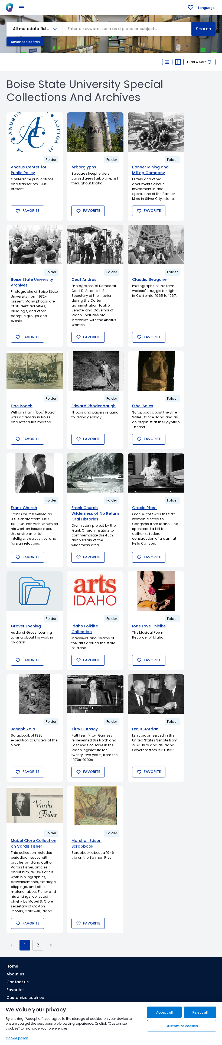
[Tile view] (178, 62)
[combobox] (127, 29)
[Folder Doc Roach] (34, 371)
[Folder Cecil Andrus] (95, 245)
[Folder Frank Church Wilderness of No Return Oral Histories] (95, 473)
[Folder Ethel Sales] (156, 371)
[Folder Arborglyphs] (95, 132)
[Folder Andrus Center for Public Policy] (34, 132)
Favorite (31, 210)
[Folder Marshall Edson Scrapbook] (95, 806)
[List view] (167, 62)
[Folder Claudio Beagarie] (156, 245)
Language (206, 7)
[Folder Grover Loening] (34, 591)
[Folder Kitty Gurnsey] (95, 694)
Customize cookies (25, 997)
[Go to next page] (50, 945)
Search (203, 29)
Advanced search (25, 42)
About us (15, 974)
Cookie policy (17, 1038)
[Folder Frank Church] (34, 473)
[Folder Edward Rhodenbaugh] (95, 371)
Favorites (15, 989)
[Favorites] (190, 7)
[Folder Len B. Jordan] (156, 694)
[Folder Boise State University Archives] (34, 245)
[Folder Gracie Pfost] (156, 473)
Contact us (17, 982)
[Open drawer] (21, 7)
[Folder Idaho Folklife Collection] (95, 591)
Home (12, 966)
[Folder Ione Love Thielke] (156, 591)
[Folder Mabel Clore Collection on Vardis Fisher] (34, 806)
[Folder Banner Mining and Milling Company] (156, 132)
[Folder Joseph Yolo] (34, 694)
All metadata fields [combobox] (32, 28)
